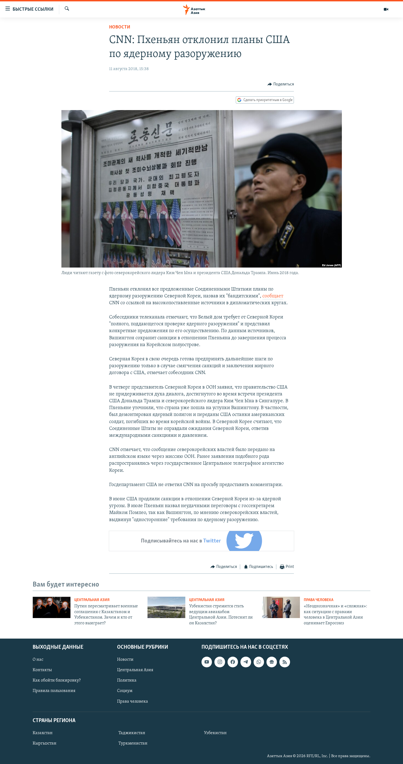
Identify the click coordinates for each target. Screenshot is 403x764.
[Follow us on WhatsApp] (259, 662)
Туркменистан (132, 743)
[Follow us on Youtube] (207, 662)
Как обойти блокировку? (57, 680)
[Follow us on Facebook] (233, 662)
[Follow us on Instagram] (219, 662)
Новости (119, 27)
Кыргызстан (44, 743)
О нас (38, 659)
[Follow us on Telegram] (245, 662)
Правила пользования (54, 691)
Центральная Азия (92, 600)
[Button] (281, 84)
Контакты (42, 670)
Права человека (318, 600)
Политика (127, 680)
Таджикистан (131, 733)
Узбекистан (215, 733)
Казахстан (43, 733)
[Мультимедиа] (386, 9)
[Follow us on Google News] (271, 662)
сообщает (272, 296)
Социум (124, 691)
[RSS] (284, 662)
